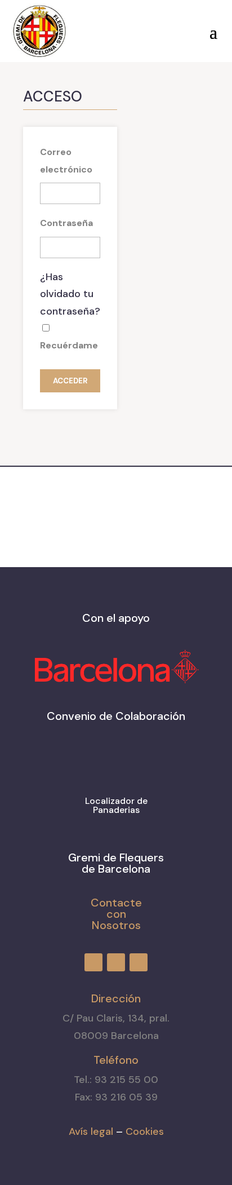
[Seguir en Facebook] (102, 29)
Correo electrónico (66, 160)
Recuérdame (69, 345)
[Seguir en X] (143, 29)
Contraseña (66, 223)
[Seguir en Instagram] (123, 29)
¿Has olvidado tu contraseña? (70, 294)
